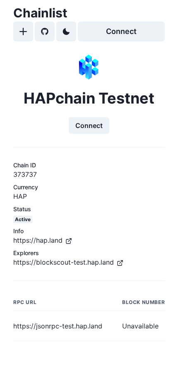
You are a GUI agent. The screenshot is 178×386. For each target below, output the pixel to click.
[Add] (23, 31)
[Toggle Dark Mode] (66, 31)
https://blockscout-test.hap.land (63, 262)
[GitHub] (45, 31)
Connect (121, 31)
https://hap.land (38, 240)
